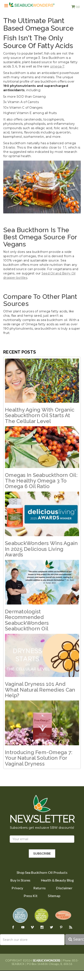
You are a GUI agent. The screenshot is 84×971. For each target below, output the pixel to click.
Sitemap (54, 895)
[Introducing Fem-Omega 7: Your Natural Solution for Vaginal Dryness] (42, 722)
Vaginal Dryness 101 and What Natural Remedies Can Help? (40, 689)
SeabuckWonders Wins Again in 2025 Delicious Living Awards (41, 549)
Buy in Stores (20, 880)
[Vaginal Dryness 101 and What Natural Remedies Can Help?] (42, 655)
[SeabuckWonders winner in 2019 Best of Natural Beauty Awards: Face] (20, 915)
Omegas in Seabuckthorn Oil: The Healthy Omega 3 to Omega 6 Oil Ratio (41, 481)
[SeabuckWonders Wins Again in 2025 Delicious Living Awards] (42, 514)
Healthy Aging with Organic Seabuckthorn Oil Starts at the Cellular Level (40, 415)
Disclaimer (64, 888)
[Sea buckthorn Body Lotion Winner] (63, 915)
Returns (39, 888)
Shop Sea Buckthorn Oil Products (42, 872)
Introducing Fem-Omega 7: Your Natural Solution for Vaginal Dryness (38, 758)
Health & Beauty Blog (57, 880)
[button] (75, 7)
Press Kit (30, 895)
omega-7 (57, 66)
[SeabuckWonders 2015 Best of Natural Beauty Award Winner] (41, 915)
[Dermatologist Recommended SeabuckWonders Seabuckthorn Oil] (42, 582)
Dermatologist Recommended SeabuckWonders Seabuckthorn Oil (27, 620)
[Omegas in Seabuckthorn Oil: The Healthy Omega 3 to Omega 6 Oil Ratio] (42, 447)
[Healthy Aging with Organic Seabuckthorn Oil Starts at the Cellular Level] (42, 381)
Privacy (17, 888)
